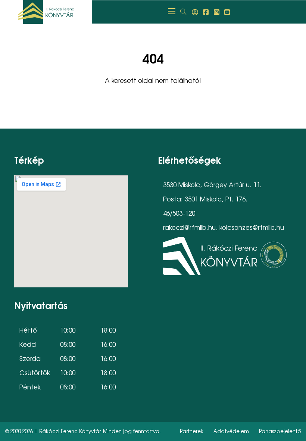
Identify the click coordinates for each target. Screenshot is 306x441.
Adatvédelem (231, 431)
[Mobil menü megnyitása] (171, 11)
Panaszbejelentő (280, 431)
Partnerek (191, 431)
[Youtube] (227, 12)
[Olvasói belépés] (195, 12)
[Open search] (183, 12)
